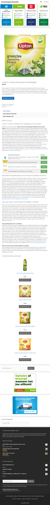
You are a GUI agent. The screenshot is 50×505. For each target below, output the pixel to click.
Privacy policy (35, 498)
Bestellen (44, 157)
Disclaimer (28, 498)
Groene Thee (9, 105)
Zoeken (31, 368)
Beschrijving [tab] (6, 111)
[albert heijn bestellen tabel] (25, 413)
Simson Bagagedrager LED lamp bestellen (29, 197)
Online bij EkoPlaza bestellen (38, 242)
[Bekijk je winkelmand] (41, 2)
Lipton (5, 106)
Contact (23, 498)
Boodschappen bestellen (11, 496)
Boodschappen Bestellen (10, 2)
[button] (46, 35)
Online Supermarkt (22, 496)
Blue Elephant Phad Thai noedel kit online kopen (15, 198)
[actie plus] (25, 391)
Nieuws (19, 498)
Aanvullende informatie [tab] (9, 113)
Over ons (14, 498)
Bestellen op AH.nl (8, 98)
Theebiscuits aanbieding (14, 150)
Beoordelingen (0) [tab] (8, 116)
